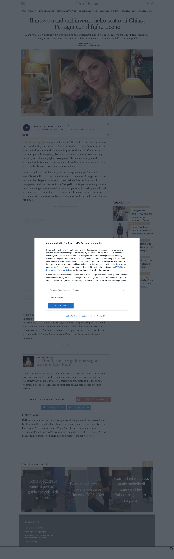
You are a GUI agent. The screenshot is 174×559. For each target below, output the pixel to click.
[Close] (134, 243)
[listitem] (87, 290)
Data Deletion (71, 316)
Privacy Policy (102, 316)
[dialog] (87, 279)
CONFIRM (60, 306)
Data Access (87, 316)
